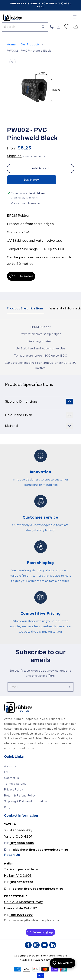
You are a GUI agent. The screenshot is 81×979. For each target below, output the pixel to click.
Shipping (14, 156)
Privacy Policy (13, 789)
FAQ (7, 772)
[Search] (43, 27)
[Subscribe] (69, 687)
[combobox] (25, 27)
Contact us (11, 778)
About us (10, 766)
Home (11, 44)
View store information (26, 203)
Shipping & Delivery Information (25, 801)
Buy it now (32, 180)
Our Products (30, 44)
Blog (7, 807)
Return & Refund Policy (20, 795)
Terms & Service (15, 783)
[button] (74, 17)
